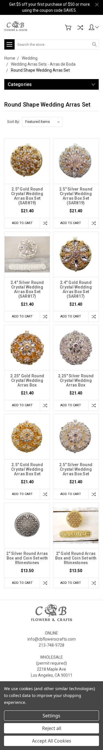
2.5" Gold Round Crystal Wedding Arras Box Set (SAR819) (27, 196)
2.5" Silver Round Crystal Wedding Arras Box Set (75, 469)
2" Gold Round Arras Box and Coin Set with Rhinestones (75, 558)
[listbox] (42, 122)
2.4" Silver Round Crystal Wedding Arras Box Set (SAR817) (27, 289)
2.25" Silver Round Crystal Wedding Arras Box (76, 380)
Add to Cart (22, 223)
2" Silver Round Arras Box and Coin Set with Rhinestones (27, 558)
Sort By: (13, 121)
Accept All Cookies (51, 741)
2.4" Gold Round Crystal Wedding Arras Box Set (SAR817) (76, 289)
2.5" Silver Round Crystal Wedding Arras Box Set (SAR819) (75, 196)
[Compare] (80, 27)
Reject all (51, 728)
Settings (51, 715)
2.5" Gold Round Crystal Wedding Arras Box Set (27, 469)
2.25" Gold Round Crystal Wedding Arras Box (27, 380)
